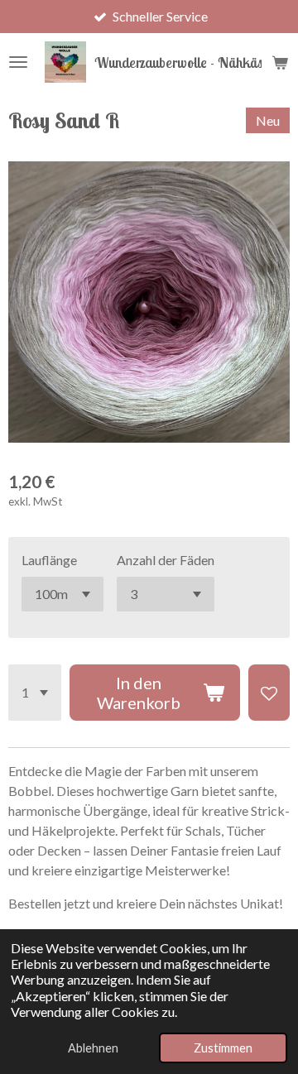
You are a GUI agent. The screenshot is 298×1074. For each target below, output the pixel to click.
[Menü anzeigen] (18, 62)
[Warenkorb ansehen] (280, 62)
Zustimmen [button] (223, 1048)
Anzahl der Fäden (165, 560)
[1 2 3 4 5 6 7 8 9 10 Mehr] (34, 692)
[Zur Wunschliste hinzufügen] (269, 692)
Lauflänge (49, 560)
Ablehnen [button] (93, 1048)
